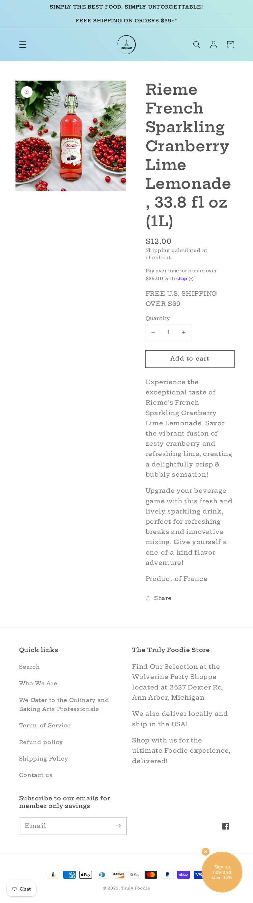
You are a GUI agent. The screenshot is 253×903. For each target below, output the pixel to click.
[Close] (206, 852)
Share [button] (162, 598)
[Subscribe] (118, 825)
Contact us (36, 775)
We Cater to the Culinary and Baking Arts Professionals (64, 704)
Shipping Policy (43, 758)
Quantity (158, 318)
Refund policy (41, 742)
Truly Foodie (135, 888)
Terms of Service (45, 725)
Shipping (158, 250)
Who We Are (38, 683)
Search (29, 667)
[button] (22, 44)
